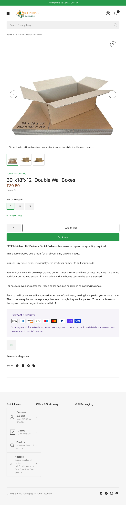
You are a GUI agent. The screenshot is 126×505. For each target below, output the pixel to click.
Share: (10, 365)
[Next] (112, 94)
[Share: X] (23, 365)
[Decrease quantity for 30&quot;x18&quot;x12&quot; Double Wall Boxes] (9, 228)
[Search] (115, 25)
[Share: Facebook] (17, 365)
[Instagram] (111, 493)
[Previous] (13, 94)
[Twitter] (106, 493)
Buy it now (63, 237)
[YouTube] (116, 493)
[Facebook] (101, 493)
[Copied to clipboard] (34, 365)
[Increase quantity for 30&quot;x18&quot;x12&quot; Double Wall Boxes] (18, 228)
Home (9, 35)
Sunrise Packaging (16, 173)
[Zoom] (113, 44)
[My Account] (108, 13)
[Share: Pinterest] (28, 365)
